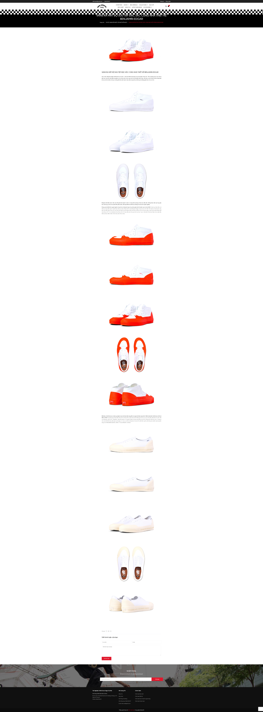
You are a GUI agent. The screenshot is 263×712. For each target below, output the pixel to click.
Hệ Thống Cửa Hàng (123, 698)
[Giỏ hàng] (169, 6)
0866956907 (107, 1)
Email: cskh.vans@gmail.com (124, 703)
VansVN (142, 710)
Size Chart (121, 696)
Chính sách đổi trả (139, 696)
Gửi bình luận (106, 658)
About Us (121, 694)
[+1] (111, 631)
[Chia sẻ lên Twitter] (108, 631)
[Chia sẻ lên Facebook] (106, 631)
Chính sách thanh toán (140, 701)
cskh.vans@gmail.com (97, 1)
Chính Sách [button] (138, 690)
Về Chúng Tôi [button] (122, 690)
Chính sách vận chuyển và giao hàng (142, 698)
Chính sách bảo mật (139, 694)
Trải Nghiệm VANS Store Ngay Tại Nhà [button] (102, 690)
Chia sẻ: (103, 631)
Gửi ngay (157, 679)
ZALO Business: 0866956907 (125, 701)
